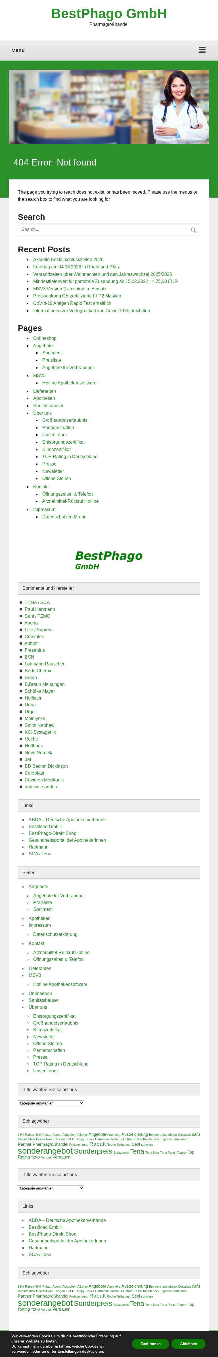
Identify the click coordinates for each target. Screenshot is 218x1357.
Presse (49, 464)
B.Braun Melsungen (45, 684)
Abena (31, 622)
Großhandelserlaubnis (64, 420)
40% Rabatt (43, 1134)
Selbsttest (124, 1144)
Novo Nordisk (38, 752)
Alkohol (82, 1134)
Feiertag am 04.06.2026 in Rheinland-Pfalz (76, 266)
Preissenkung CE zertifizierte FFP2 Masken (77, 295)
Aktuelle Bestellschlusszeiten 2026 (68, 259)
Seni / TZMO (37, 616)
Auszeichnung (134, 1134)
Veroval (46, 1157)
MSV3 (39, 375)
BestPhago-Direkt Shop (52, 833)
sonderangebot (45, 1150)
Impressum (44, 509)
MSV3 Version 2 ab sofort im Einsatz (69, 288)
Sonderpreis (93, 1151)
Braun (31, 677)
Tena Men (152, 1152)
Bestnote (155, 1134)
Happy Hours (85, 1139)
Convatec (34, 636)
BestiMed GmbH (45, 826)
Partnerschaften (58, 427)
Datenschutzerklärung (64, 516)
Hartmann (39, 847)
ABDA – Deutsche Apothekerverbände (67, 819)
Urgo (30, 711)
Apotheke (113, 1134)
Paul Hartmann (40, 609)
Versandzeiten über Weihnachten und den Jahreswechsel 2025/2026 (102, 274)
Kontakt (41, 486)
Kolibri (138, 1139)
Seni (136, 1144)
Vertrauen (61, 1157)
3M (28, 759)
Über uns (42, 413)
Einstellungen (69, 1351)
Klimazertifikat (56, 449)
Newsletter (53, 471)
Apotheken (44, 398)
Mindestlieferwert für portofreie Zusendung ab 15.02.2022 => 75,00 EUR (105, 281)
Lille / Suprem (39, 629)
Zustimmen (151, 1343)
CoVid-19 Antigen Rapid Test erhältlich (72, 303)
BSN (29, 657)
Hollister (33, 698)
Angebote (43, 345)
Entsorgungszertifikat (63, 442)
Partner (25, 1144)
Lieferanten (44, 391)
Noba (30, 704)
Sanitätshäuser (48, 405)
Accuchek (69, 1134)
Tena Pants (168, 1152)
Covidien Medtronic (44, 779)
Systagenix (121, 1152)
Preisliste (51, 360)
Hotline (128, 1139)
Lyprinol (166, 1139)
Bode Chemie (39, 670)
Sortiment (52, 352)
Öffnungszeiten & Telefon (67, 494)
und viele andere (41, 786)
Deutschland (44, 1139)
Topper (181, 1152)
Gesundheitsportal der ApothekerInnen (67, 840)
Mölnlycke (35, 718)
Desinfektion (26, 1139)
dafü (196, 1134)
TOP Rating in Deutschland (70, 456)
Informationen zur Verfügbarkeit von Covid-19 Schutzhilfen (91, 310)
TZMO (35, 1157)
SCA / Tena (40, 853)
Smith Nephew (39, 725)
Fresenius (35, 650)
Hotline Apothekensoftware (69, 382)
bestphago (169, 1134)
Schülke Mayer (40, 691)
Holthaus (34, 745)
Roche (31, 739)
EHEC (70, 1139)
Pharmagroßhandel (50, 1144)
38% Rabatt (26, 1134)
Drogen (59, 1139)
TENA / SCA (37, 602)
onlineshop (180, 1139)
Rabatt (97, 1144)
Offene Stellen (56, 478)
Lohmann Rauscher (44, 663)
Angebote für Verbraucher (68, 367)
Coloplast (34, 773)
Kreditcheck (151, 1139)
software (147, 1144)
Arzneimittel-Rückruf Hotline (70, 501)
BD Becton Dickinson (46, 766)
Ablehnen (188, 1343)
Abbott (30, 643)
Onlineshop (44, 338)
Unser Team (54, 434)
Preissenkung (78, 1144)
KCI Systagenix (40, 732)
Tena (137, 1151)
